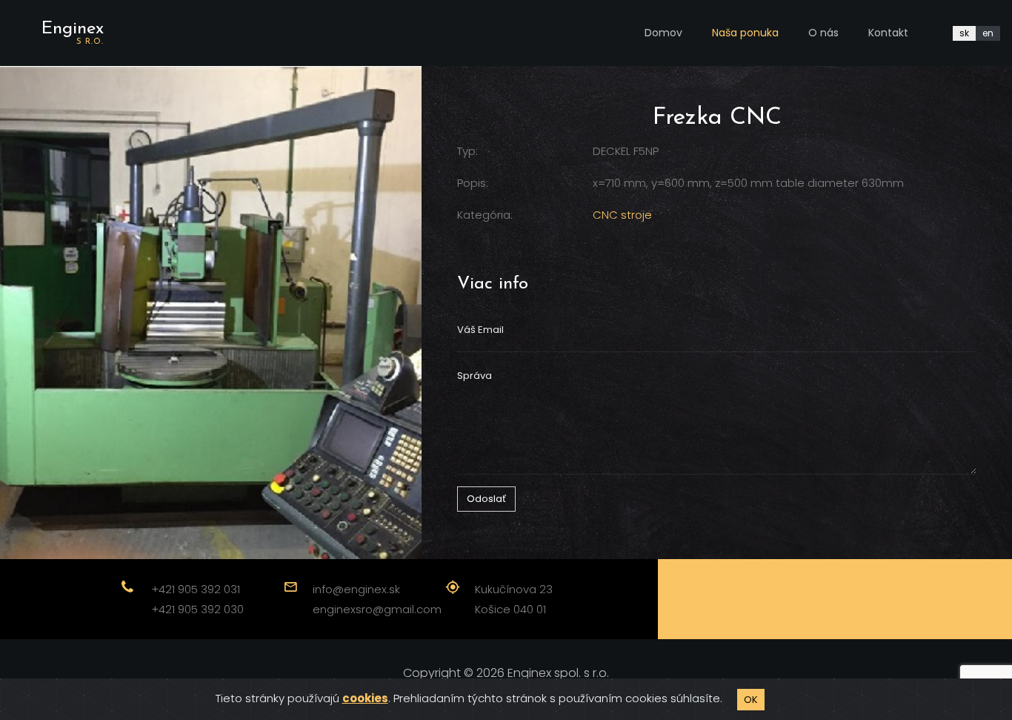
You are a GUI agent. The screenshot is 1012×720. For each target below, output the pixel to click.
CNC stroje (622, 214)
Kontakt (888, 32)
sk (964, 33)
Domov (663, 32)
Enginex (72, 33)
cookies (365, 698)
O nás (823, 32)
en (987, 33)
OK (751, 700)
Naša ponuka (745, 32)
